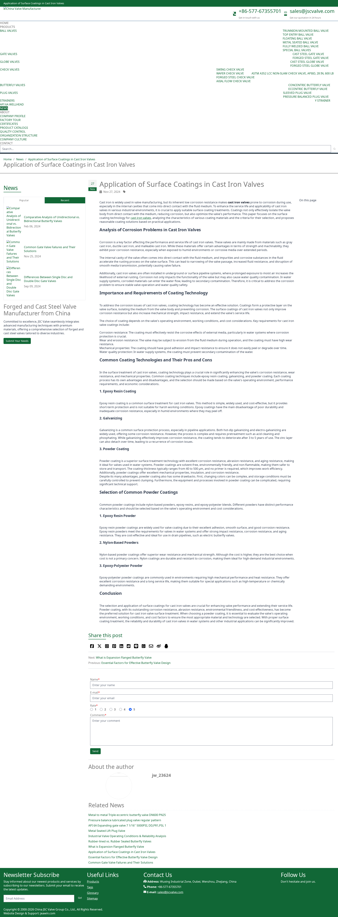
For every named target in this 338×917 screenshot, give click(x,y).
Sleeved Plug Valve (297, 93)
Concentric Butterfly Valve (309, 85)
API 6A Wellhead (12, 104)
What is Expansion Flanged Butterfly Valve (124, 657)
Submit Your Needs (17, 341)
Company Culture (13, 139)
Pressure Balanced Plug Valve (306, 97)
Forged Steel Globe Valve (309, 66)
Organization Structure (18, 135)
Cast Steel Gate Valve (308, 54)
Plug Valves (9, 93)
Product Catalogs (14, 128)
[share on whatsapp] (143, 646)
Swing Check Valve (230, 69)
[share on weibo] (159, 646)
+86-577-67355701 (260, 11)
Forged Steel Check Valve (235, 77)
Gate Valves (8, 54)
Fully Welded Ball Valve (301, 46)
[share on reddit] (128, 646)
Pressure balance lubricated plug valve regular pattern (124, 820)
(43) (213, 75)
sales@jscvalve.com (312, 11)
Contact (6, 143)
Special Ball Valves (297, 50)
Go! (80, 897)
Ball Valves (8, 31)
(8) (250, 73)
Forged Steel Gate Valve (311, 58)
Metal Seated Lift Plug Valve (106, 831)
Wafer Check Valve (230, 73)
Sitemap (92, 898)
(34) (280, 95)
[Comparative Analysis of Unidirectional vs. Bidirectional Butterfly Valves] (14, 221)
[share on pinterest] (114, 646)
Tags (90, 887)
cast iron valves (141, 218)
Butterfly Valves (12, 85)
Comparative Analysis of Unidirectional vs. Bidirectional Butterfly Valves (52, 219)
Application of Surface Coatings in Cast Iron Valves (61, 159)
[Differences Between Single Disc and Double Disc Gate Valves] (14, 281)
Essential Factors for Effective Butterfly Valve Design (136, 663)
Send (95, 751)
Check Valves (9, 69)
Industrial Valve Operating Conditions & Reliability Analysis (127, 836)
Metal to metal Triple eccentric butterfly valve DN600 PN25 (127, 815)
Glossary (93, 893)
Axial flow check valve (233, 81)
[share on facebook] (92, 646)
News (4, 108)
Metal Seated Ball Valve (300, 42)
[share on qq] (166, 646)
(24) (287, 64)
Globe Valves (10, 62)
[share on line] (136, 646)
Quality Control (13, 132)
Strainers (7, 100)
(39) (285, 87)
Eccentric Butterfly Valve (307, 89)
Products (7, 27)
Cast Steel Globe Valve (307, 62)
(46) (290, 56)
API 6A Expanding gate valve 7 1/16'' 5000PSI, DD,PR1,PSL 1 (127, 825)
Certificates (9, 124)
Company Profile (13, 116)
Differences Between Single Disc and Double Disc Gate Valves (48, 279)
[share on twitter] (99, 646)
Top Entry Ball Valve (298, 35)
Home (4, 23)
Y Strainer (322, 100)
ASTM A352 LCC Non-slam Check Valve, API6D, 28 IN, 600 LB (293, 73)
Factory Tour (10, 120)
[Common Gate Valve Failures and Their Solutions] (14, 252)
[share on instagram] (107, 646)
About (5, 112)
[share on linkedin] (121, 646)
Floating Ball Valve (297, 38)
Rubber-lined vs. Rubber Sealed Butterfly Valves (119, 841)
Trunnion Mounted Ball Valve (306, 31)
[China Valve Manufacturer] (30, 14)
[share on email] (151, 646)
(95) (280, 40)
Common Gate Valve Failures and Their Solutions (120, 862)
